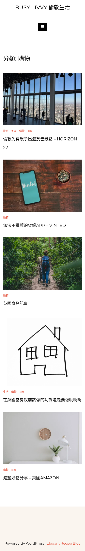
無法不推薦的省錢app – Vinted (34, 225)
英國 (14, 130)
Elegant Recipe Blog (64, 543)
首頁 (30, 130)
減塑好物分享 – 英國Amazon (31, 477)
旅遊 (5, 130)
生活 (5, 391)
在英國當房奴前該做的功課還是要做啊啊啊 (42, 399)
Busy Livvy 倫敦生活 (42, 7)
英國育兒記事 (15, 303)
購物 (22, 130)
